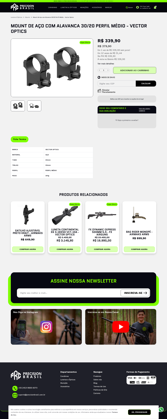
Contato (96, 393)
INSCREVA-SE (133, 293)
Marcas (108, 7)
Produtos (97, 376)
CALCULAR (145, 83)
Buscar (130, 7)
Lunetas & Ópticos (68, 7)
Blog (95, 383)
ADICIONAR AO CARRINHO (134, 70)
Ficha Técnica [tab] (19, 139)
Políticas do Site (100, 390)
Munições (84, 7)
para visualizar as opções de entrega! (127, 99)
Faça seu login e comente (144, 110)
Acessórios (97, 7)
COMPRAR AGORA (28, 249)
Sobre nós (97, 379)
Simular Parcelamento (108, 91)
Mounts (27, 17)
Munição (63, 383)
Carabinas (52, 7)
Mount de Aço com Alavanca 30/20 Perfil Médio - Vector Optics (53, 17)
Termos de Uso (99, 386)
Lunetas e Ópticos (67, 379)
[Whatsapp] (161, 410)
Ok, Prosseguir (139, 412)
